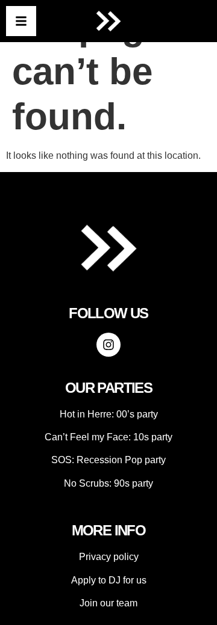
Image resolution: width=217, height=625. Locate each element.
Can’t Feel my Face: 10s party (108, 437)
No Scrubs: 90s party (108, 483)
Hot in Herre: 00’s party (109, 414)
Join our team (108, 603)
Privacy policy (109, 557)
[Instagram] (108, 345)
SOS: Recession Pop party (108, 460)
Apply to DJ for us (108, 580)
